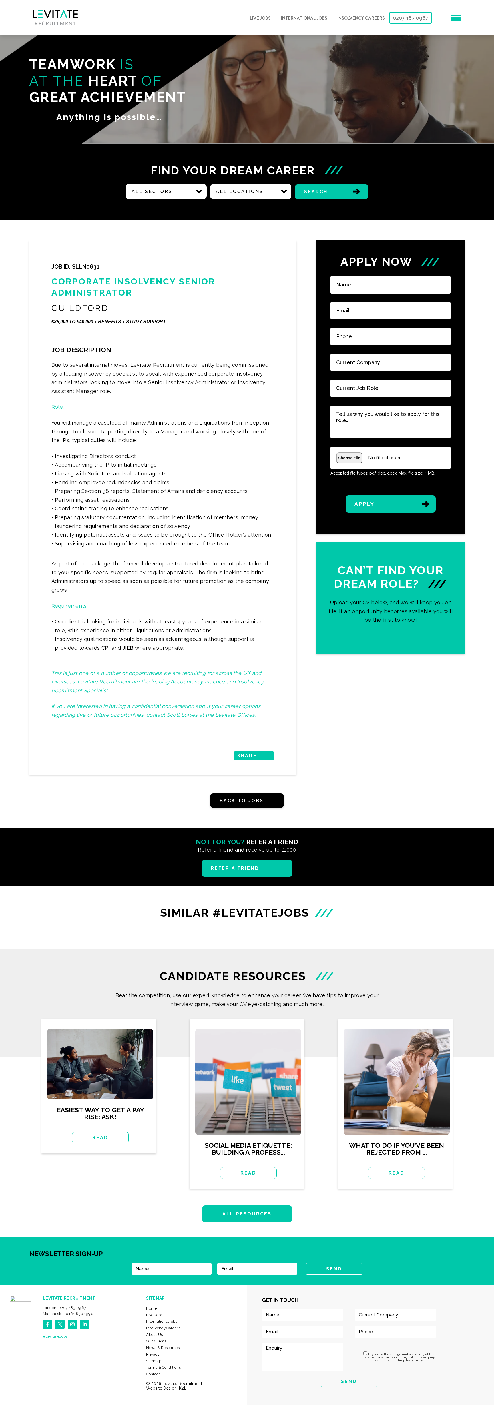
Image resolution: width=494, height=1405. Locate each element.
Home (151, 1308)
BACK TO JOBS (242, 800)
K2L (182, 1388)
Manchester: (68, 1314)
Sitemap (153, 1361)
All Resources (247, 1214)
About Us (154, 1334)
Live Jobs (260, 18)
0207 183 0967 (410, 18)
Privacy (153, 1354)
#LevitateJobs (55, 1336)
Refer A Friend (235, 868)
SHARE (247, 755)
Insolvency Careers (361, 18)
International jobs (304, 18)
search (316, 191)
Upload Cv (391, 598)
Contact (153, 1374)
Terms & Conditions (163, 1367)
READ (100, 1137)
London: (64, 1308)
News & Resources (163, 1348)
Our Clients (156, 1341)
